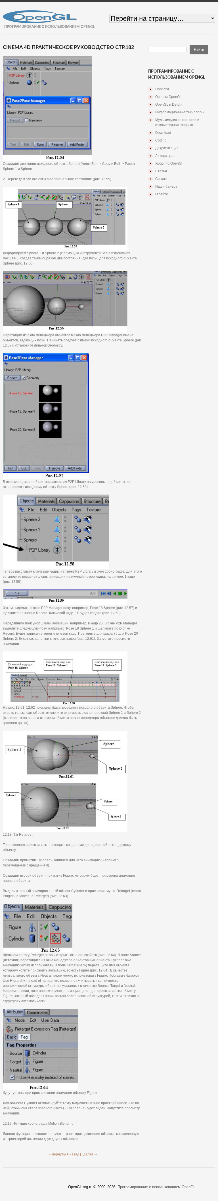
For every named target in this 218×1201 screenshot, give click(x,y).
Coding (161, 140)
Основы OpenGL (168, 97)
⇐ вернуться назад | (65, 1154)
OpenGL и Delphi (168, 104)
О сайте (161, 194)
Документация (167, 148)
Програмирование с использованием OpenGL (156, 1187)
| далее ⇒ (89, 1154)
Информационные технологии (180, 112)
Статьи (161, 171)
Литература (165, 156)
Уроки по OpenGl (168, 163)
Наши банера (166, 186)
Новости (162, 89)
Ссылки (161, 179)
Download (163, 133)
